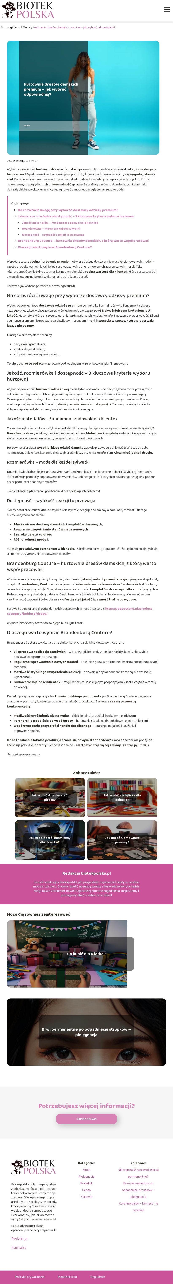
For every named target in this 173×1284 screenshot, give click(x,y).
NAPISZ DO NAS (87, 1119)
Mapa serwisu (67, 1277)
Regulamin (97, 1277)
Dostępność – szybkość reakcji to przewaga (53, 235)
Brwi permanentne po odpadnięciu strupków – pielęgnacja (86, 1032)
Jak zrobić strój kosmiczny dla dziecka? (50, 840)
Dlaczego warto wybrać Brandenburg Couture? (55, 247)
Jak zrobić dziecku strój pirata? (49, 797)
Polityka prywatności (29, 1277)
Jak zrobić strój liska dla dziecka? (122, 797)
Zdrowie (86, 1196)
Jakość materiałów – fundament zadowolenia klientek (60, 223)
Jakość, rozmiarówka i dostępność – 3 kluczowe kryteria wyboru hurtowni (76, 216)
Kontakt (18, 1247)
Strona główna (10, 27)
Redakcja (19, 1239)
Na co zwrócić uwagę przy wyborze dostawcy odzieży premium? (68, 210)
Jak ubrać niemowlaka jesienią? (122, 840)
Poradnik (86, 1183)
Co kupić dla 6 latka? (86, 954)
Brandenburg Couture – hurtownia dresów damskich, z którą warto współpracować (83, 240)
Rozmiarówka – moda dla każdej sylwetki (51, 228)
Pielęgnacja (86, 1176)
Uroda (86, 1190)
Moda (27, 27)
